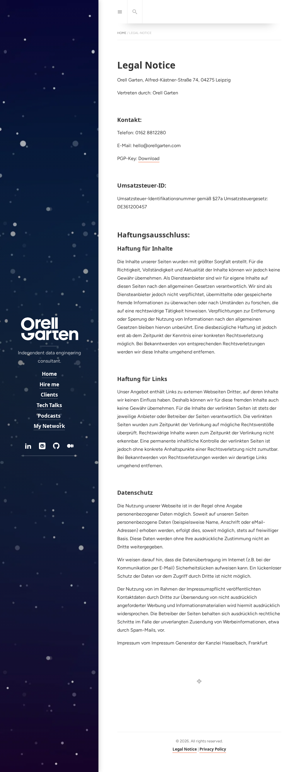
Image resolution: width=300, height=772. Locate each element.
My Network (49, 426)
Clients (49, 394)
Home (49, 373)
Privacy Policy (213, 749)
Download (148, 158)
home (121, 33)
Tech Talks (49, 405)
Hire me (49, 384)
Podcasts (49, 415)
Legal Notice (185, 749)
